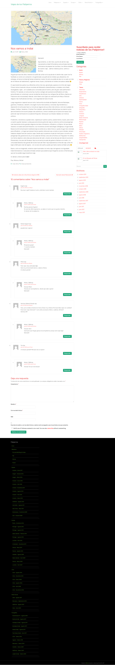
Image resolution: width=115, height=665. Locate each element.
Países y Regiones (84, 80)
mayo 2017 (82, 212)
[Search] (105, 166)
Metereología (82, 119)
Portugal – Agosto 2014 (18, 530)
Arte (80, 95)
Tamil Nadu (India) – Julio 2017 (19, 633)
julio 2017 (81, 206)
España (13, 467)
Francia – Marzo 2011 (17, 547)
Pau (80, 76)
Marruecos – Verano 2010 (18, 643)
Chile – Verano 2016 (17, 636)
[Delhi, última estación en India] (79, 153)
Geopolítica (82, 109)
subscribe (50, 428)
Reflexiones (82, 135)
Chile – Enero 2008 (17, 579)
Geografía (82, 107)
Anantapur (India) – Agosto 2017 (19, 622)
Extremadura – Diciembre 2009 (19, 512)
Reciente (88, 148)
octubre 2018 (82, 189)
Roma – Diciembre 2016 (18, 523)
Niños (80, 125)
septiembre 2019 (83, 177)
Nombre (13, 404)
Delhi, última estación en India (91, 151)
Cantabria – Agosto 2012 (18, 501)
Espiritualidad (82, 99)
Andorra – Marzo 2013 (17, 498)
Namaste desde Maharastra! (64, 175)
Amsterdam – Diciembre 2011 (19, 544)
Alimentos (82, 89)
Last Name (79, 58)
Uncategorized (83, 143)
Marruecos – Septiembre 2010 (19, 601)
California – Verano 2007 (18, 650)
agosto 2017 (82, 203)
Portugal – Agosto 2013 (17, 537)
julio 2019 (81, 183)
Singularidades (83, 137)
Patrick (87, 663)
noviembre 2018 (83, 186)
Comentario (15, 384)
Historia (81, 111)
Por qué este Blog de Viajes (19, 452)
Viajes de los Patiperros (21, 4)
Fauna (81, 101)
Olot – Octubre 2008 (17, 515)
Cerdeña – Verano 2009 (18, 647)
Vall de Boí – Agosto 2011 (18, 505)
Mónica (81, 74)
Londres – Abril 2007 (17, 564)
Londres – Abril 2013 (17, 540)
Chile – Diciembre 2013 (17, 576)
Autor (81, 70)
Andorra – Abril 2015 (17, 484)
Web (12, 417)
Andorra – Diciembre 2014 (18, 487)
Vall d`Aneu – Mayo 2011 (18, 508)
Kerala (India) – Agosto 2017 (18, 629)
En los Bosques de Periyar (90, 158)
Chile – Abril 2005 (16, 586)
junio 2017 (81, 209)
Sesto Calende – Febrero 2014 (19, 533)
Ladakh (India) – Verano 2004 (19, 653)
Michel (17, 163)
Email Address (81, 54)
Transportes (82, 139)
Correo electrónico (17, 410)
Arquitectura (82, 93)
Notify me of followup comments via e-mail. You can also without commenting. (39, 428)
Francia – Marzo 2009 (17, 561)
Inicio (13, 445)
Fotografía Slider (83, 105)
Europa (13, 520)
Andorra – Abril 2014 (17, 494)
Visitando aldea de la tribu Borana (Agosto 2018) (26, 175)
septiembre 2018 (83, 192)
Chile (13, 569)
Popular (80, 148)
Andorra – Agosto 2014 (17, 491)
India (14, 163)
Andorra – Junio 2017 (17, 470)
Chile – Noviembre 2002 (18, 590)
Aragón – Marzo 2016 (17, 477)
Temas (81, 87)
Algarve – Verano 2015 (17, 640)
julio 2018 (81, 198)
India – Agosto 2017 (17, 597)
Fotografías (14, 612)
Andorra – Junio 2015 (17, 480)
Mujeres (81, 121)
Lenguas (81, 115)
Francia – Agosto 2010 (17, 551)
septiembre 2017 (83, 200)
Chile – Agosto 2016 (17, 572)
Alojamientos (82, 91)
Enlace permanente (26, 163)
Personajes (82, 131)
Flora (80, 103)
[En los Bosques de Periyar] (79, 159)
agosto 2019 (82, 180)
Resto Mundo (15, 594)
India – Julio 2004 (16, 608)
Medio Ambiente (83, 117)
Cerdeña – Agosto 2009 (18, 554)
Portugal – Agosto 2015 (17, 526)
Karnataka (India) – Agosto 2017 (19, 626)
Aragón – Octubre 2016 (17, 473)
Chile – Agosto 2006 (17, 583)
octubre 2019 (82, 174)
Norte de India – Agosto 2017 (19, 619)
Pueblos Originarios (84, 133)
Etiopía (81, 82)
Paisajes (81, 129)
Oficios (81, 127)
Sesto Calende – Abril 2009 (18, 558)
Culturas (81, 97)
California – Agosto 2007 (18, 604)
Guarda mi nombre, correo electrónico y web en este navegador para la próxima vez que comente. (39, 425)
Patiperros (14, 449)
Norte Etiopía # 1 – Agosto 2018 (19, 615)
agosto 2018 (82, 195)
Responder (67, 194)
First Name (79, 56)
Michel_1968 (24, 52)
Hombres (81, 113)
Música (81, 123)
